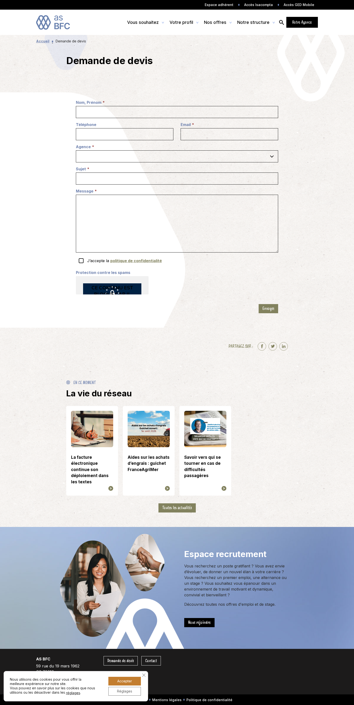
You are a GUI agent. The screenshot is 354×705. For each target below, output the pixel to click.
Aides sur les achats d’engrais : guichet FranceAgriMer (149, 463)
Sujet (82, 169)
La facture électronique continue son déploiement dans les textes (90, 469)
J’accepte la (124, 260)
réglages (73, 693)
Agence (85, 147)
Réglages (124, 691)
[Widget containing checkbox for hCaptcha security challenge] (112, 285)
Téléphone (86, 124)
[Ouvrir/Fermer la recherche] (281, 22)
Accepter (124, 681)
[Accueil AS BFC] (58, 22)
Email (187, 124)
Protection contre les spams (103, 272)
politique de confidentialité (136, 260)
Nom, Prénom (90, 102)
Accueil (42, 41)
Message (86, 191)
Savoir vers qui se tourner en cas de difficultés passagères (202, 466)
